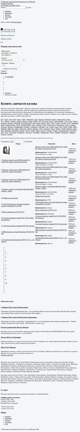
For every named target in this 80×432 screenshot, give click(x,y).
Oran (40, 129)
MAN (24, 119)
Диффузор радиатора (42, 196)
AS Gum (45, 121)
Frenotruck (60, 125)
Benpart (10, 123)
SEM (32, 131)
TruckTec (73, 131)
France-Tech (51, 125)
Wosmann (64, 132)
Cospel (57, 123)
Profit (63, 129)
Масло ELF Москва (8, 347)
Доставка (8, 17)
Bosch (44, 123)
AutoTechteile (58, 121)
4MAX (7, 121)
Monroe (35, 129)
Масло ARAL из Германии (11, 337)
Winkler (57, 132)
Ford (14, 119)
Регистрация (16, 22)
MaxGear (11, 129)
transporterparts (64, 131)
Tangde (49, 131)
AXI (65, 121)
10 (6, 283)
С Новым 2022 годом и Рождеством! (14, 307)
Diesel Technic (10, 125)
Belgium (3, 123)
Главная (8, 11)
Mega (17, 129)
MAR (70, 127)
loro (60, 127)
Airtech (19, 121)
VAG (6, 132)
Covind (63, 123)
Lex (47, 127)
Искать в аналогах (10, 69)
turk (2, 132)
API (39, 121)
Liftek (52, 127)
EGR (18, 125)
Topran (55, 131)
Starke (38, 131)
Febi (33, 125)
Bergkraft (17, 123)
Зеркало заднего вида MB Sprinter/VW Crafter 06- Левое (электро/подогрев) (51, 148)
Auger (51, 121)
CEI (52, 123)
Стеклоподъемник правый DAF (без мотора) (51, 224)
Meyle (30, 129)
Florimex (39, 125)
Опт (6, 18)
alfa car (25, 121)
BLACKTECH (26, 123)
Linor (56, 127)
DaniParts (75, 123)
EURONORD (26, 125)
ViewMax (36, 132)
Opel (36, 119)
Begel (75, 121)
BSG (48, 123)
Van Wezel (12, 132)
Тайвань (72, 132)
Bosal (38, 123)
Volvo (68, 119)
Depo (2, 125)
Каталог (8, 93)
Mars (75, 127)
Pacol (53, 129)
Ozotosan (47, 129)
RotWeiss (8, 131)
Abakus (13, 121)
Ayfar (70, 121)
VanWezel (21, 132)
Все (2, 119)
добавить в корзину (72, 151)
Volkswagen (61, 119)
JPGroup (4, 127)
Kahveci (10, 127)
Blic (34, 123)
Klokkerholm (18, 127)
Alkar (30, 121)
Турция (3, 134)
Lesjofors (42, 127)
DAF (6, 119)
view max (28, 132)
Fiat (10, 119)
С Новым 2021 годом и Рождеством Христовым (19, 317)
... (6, 264)
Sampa (22, 131)
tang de (43, 131)
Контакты (8, 13)
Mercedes (30, 119)
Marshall (4, 129)
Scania (54, 119)
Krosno (26, 127)
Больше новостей (7, 355)
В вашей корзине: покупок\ (10, 4)
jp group (72, 125)
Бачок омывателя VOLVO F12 (46, 210)
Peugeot (41, 119)
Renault (47, 119)
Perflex (58, 129)
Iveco (19, 119)
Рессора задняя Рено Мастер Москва (14, 327)
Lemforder (33, 127)
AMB (35, 121)
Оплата (7, 15)
